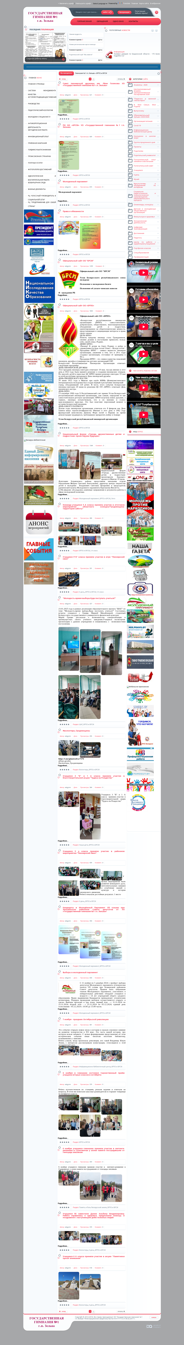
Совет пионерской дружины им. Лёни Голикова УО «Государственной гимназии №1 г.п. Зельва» (94, 84)
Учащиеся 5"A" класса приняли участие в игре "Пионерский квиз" (94, 558)
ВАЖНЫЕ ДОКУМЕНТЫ (37, 189)
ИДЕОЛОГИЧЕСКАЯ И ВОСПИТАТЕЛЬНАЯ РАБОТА (42, 178)
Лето (113, 498)
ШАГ (81, 724)
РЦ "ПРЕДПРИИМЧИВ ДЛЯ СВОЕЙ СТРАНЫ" (42, 204)
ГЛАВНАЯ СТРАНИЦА (36, 84)
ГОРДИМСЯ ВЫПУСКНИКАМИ (39, 150)
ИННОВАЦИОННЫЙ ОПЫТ (38, 136)
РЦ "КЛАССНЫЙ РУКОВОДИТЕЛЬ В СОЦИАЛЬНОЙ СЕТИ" (42, 197)
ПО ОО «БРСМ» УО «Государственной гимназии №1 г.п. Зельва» (94, 126)
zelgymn (68, 95)
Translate (126, 3)
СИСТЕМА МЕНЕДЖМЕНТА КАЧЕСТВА (42, 92)
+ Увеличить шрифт (66, 3)
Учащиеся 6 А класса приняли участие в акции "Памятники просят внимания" (94, 1257)
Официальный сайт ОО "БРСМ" (78, 260)
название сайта (46, 18)
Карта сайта (144, 3)
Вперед (121, 79)
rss (157, 12)
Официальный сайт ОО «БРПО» (78, 305)
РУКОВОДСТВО (34, 104)
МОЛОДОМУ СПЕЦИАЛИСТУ (39, 117)
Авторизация (124, 12)
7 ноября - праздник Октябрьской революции (86, 1019)
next (156, 30)
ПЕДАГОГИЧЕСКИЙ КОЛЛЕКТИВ (40, 110)
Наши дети (83, 845)
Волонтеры (83, 769)
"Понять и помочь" (121, 35)
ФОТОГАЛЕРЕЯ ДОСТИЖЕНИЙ (39, 169)
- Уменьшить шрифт (83, 3)
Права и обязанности (73, 211)
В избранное (155, 3)
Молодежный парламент (75, 181)
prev (152, 30)
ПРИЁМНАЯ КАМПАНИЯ (37, 143)
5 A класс (94, 550)
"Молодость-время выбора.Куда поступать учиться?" (89, 598)
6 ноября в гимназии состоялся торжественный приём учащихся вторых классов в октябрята (94, 1074)
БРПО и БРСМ (84, 119)
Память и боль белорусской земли (93, 1207)
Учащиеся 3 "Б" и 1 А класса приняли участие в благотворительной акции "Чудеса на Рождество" (94, 777)
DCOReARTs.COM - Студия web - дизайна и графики (153, 1326)
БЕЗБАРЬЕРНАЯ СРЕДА (37, 182)
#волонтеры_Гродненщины (76, 730)
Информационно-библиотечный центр (95, 1066)
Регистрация (140, 11)
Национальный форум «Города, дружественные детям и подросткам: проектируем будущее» (94, 435)
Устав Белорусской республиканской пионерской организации (88, 419)
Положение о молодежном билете (95, 284)
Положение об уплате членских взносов (98, 288)
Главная (134, 3)
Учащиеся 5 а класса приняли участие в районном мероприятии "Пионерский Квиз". (94, 852)
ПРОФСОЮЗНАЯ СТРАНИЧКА (39, 156)
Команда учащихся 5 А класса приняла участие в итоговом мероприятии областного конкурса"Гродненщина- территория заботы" (94, 507)
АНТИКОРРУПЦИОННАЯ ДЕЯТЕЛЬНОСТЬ (37, 125)
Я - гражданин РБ (66, 293)
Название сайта (48, 1323)
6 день (81, 592)
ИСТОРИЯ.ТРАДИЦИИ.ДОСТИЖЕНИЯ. (42, 97)
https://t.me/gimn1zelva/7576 (71, 759)
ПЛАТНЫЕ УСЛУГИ (35, 163)
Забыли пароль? (141, 13)
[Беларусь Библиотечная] (34, 440)
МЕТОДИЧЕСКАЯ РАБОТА (37, 130)
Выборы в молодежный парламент (80, 972)
